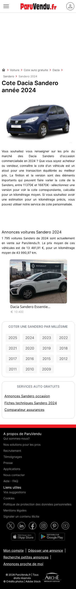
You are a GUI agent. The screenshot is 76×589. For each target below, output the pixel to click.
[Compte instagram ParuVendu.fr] (43, 525)
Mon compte (13, 550)
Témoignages (12, 456)
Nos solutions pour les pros (22, 444)
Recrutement (12, 450)
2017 (13, 359)
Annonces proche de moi (23, 564)
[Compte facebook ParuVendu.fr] (32, 525)
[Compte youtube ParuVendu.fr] (65, 525)
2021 (13, 348)
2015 (46, 359)
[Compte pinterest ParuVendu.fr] (54, 525)
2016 (30, 359)
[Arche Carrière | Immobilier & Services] (51, 578)
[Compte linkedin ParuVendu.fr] (21, 525)
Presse (8, 463)
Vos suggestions (14, 492)
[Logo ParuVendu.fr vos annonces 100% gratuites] (38, 11)
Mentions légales (14, 510)
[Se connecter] (70, 6)
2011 (13, 369)
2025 (12, 338)
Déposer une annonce (45, 550)
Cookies (8, 498)
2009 (46, 369)
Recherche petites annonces (25, 557)
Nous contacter (14, 475)
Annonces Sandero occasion (27, 396)
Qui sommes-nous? (16, 438)
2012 (63, 359)
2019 (46, 348)
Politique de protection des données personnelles (37, 504)
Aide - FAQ (10, 481)
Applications (11, 469)
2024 (29, 338)
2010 (30, 369)
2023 (46, 338)
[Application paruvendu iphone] (23, 536)
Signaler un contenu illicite (21, 516)
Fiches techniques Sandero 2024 (30, 403)
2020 (29, 348)
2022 (63, 338)
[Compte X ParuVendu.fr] (10, 525)
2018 (63, 348)
